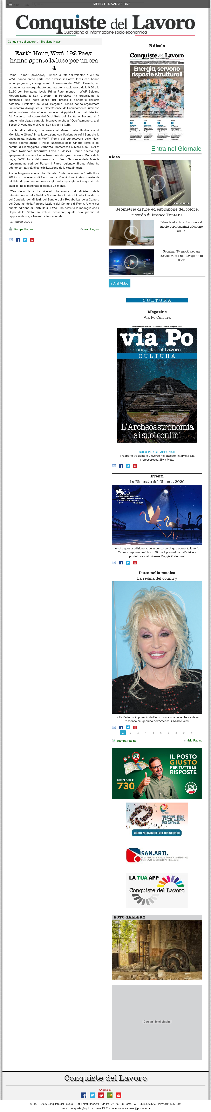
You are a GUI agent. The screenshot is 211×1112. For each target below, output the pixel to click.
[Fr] (110, 1095)
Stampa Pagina (23, 229)
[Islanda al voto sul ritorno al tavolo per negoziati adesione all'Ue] (131, 233)
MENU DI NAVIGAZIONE (112, 4)
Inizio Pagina (91, 229)
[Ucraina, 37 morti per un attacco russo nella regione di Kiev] (131, 262)
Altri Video (120, 283)
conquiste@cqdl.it (80, 1108)
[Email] (11, 239)
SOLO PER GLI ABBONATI (157, 452)
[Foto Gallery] (157, 950)
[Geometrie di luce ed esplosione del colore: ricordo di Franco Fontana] (157, 183)
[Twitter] (25, 239)
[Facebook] (18, 239)
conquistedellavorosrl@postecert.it (130, 1108)
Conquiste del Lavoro (22, 41)
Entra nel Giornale (176, 148)
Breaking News (51, 41)
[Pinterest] (32, 239)
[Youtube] (118, 1095)
